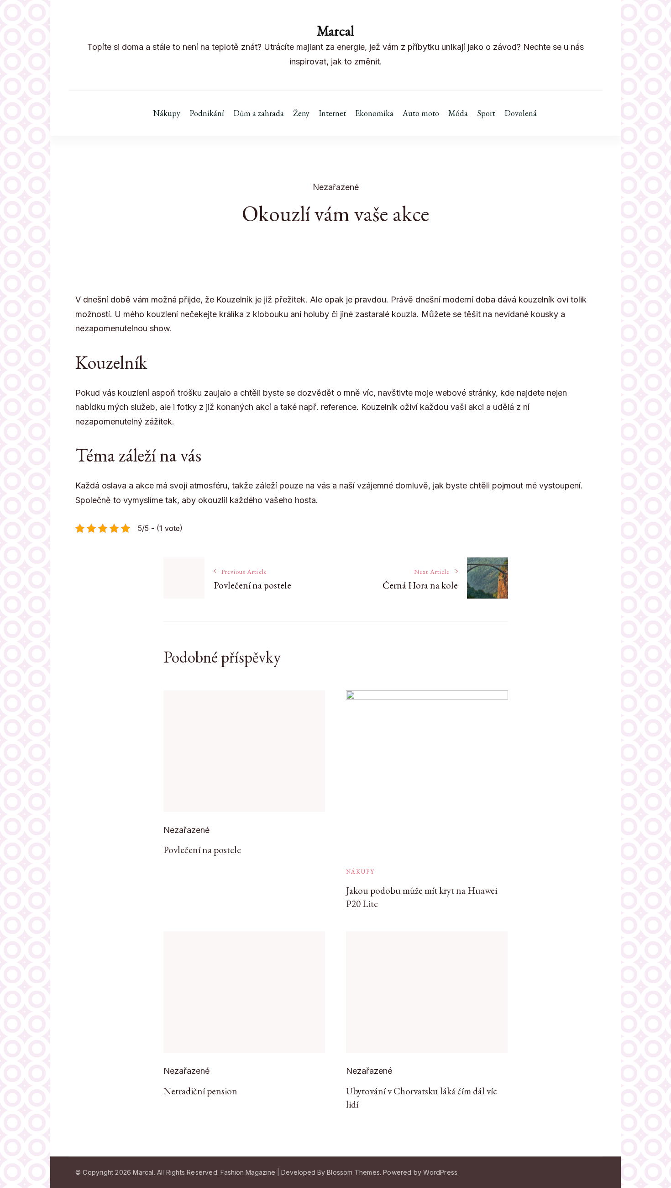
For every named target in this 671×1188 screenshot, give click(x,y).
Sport (486, 113)
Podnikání (206, 113)
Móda (458, 113)
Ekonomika (374, 113)
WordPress (440, 1172)
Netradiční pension (200, 1091)
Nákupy (166, 113)
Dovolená (520, 113)
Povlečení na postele (202, 849)
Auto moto (421, 113)
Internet (332, 113)
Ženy (301, 113)
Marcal (335, 31)
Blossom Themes (353, 1172)
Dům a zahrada (258, 113)
